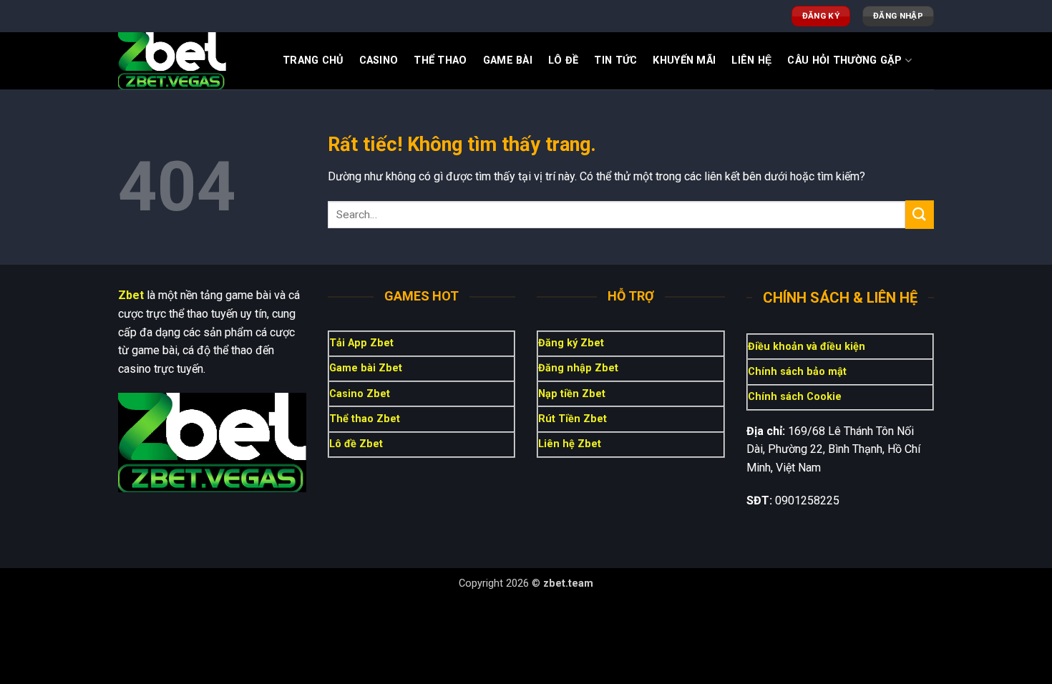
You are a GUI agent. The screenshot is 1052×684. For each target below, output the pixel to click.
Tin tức (615, 60)
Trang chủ (313, 60)
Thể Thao (440, 60)
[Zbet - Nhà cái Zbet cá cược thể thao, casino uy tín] (189, 60)
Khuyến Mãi (684, 60)
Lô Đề (563, 60)
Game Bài (507, 60)
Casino (379, 60)
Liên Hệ (751, 60)
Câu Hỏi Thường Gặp (844, 60)
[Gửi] (919, 214)
